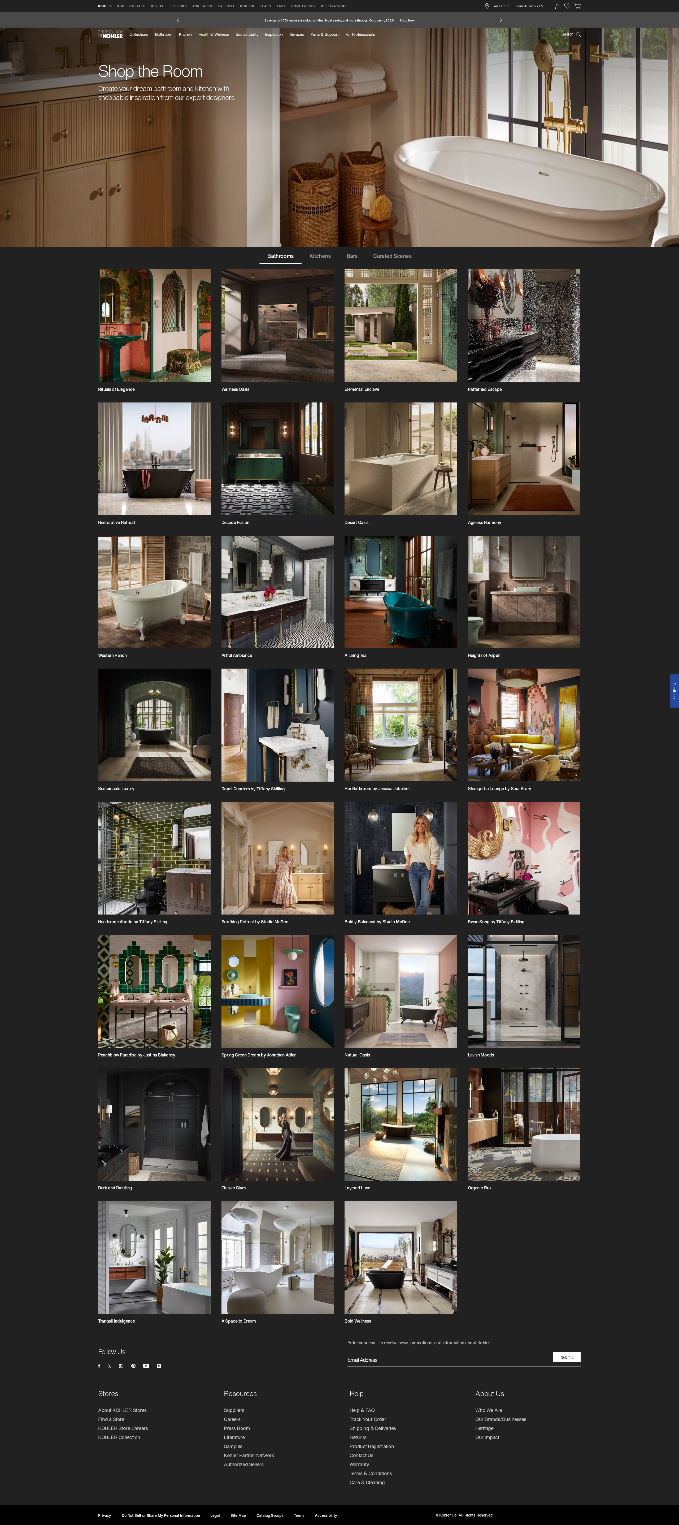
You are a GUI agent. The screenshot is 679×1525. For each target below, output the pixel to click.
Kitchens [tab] (320, 256)
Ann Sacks (202, 6)
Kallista (226, 6)
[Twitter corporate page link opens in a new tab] (109, 1365)
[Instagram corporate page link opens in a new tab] (121, 1365)
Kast (281, 6)
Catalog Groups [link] (269, 1515)
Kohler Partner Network (249, 1455)
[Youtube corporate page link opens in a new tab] (146, 1365)
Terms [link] (299, 1515)
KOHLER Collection (119, 1437)
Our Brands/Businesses (500, 1419)
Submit (567, 1357)
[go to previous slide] (177, 20)
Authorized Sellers (243, 1464)
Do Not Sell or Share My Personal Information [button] (161, 1515)
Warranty (359, 1464)
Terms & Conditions (371, 1473)
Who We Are (488, 1410)
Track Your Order (368, 1419)
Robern (247, 6)
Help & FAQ (362, 1410)
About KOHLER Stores (122, 1410)
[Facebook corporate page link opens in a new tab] (99, 1365)
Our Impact (487, 1437)
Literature (234, 1437)
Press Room (237, 1428)
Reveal (157, 6)
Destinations (334, 6)
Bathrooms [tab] (280, 256)
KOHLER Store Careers (123, 1428)
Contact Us (361, 1455)
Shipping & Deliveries (373, 1428)
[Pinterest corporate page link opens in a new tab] (133, 1365)
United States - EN (529, 6)
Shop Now (408, 20)
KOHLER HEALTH (131, 6)
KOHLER (105, 6)
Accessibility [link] (326, 1515)
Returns (358, 1437)
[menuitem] (140, 34)
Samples (233, 1446)
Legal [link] (215, 1515)
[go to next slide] (501, 20)
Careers (232, 1419)
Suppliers (234, 1410)
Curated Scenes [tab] (392, 256)
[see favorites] (567, 6)
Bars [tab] (352, 256)
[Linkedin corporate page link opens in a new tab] (159, 1365)
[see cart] (577, 6)
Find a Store (500, 6)
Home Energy (303, 6)
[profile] (557, 6)
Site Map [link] (238, 1515)
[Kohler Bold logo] (111, 34)
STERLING (178, 6)
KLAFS (265, 6)
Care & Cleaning (367, 1482)
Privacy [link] (104, 1515)
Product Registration (372, 1446)
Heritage (484, 1428)
